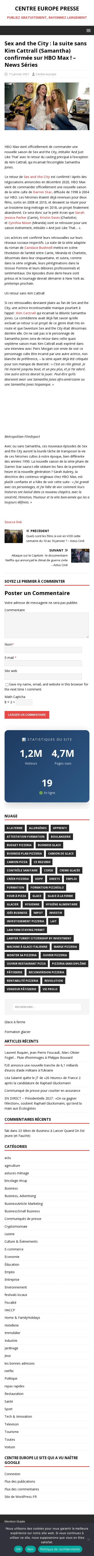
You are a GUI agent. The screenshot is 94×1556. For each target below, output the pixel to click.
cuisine (10, 1234)
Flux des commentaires (22, 1489)
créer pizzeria (18, 879)
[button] (88, 30)
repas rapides (14, 1386)
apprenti (60, 828)
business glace (49, 845)
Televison (12, 1424)
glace (36, 896)
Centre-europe (46, 74)
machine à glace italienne (27, 947)
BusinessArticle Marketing (24, 1203)
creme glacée (70, 870)
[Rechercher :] (47, 1007)
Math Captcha (15, 697)
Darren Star (42, 192)
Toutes (10, 1439)
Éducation (12, 1264)
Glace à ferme (15, 1022)
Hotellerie (12, 1325)
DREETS (54, 879)
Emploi (10, 1272)
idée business (17, 913)
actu (8, 1158)
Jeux (8, 1355)
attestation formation (25, 837)
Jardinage (11, 1348)
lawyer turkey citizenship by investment (39, 938)
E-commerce (14, 1249)
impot (38, 913)
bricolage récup (16, 1180)
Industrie (11, 1340)
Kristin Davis (50, 217)
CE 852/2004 (42, 862)
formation (15, 887)
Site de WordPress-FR (21, 1496)
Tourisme (12, 1432)
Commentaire (15, 610)
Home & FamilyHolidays (22, 1317)
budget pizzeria (19, 845)
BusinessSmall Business (22, 1211)
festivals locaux (16, 1295)
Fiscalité (10, 1302)
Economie (12, 1257)
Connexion (12, 1474)
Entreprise (12, 1279)
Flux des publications (20, 1481)
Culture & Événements (21, 1241)
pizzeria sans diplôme (69, 964)
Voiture (10, 1447)
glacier (12, 904)
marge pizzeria (65, 947)
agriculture (12, 1165)
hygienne (32, 904)
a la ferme (15, 828)
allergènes (38, 828)
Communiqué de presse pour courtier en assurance (42, 1090)
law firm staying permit (26, 930)
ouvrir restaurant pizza (26, 964)
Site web (11, 671)
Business (11, 1188)
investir (55, 913)
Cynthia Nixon (19, 223)
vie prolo (50, 989)
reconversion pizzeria (46, 972)
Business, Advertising (20, 1196)
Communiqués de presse (23, 1218)
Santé (9, 1401)
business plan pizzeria (24, 853)
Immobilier (12, 1333)
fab (7, 1130)
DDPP (39, 879)
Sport (9, 1409)
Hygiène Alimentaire (62, 904)
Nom (8, 644)
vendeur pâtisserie (21, 989)
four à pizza (16, 896)
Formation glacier (18, 1032)
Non (30, 1549)
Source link (13, 522)
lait (53, 921)
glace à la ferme (60, 896)
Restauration (14, 1393)
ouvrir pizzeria (55, 955)
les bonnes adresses (20, 1363)
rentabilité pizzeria (22, 981)
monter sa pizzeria (22, 955)
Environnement (16, 1287)
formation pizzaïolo (47, 887)
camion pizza (17, 862)
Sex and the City (37, 177)
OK (18, 1549)
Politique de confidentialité (60, 1549)
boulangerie (61, 837)
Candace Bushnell (38, 247)
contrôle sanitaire (22, 870)
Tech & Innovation (18, 1416)
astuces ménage (17, 1173)
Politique (11, 1378)
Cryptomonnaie (16, 1226)
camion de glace (61, 853)
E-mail (10, 657)
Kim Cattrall (26, 313)
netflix (9, 1371)
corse (48, 870)
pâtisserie (14, 972)
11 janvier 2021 (19, 74)
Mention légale (15, 1521)
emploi (71, 879)
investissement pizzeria (25, 921)
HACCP (10, 1310)
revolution (53, 981)
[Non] (88, 1539)
